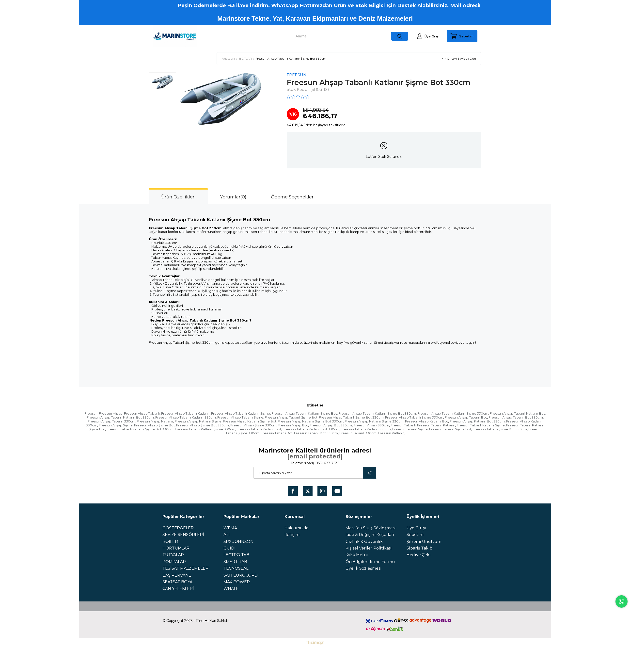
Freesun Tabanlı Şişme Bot (450, 429)
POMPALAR (174, 561)
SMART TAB (235, 561)
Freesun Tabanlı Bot (277, 433)
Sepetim (415, 534)
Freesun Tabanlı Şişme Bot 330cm (500, 429)
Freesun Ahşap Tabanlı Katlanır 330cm (185, 417)
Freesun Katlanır (391, 433)
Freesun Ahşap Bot (293, 425)
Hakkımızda (296, 528)
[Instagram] (322, 491)
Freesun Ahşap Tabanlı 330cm (111, 421)
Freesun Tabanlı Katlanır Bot (259, 429)
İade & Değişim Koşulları (370, 534)
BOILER (170, 541)
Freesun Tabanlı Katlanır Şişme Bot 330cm (140, 429)
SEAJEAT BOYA (177, 582)
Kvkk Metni (357, 554)
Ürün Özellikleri (178, 197)
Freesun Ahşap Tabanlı (142, 413)
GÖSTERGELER (178, 528)
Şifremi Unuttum (424, 541)
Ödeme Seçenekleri (293, 197)
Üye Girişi (416, 528)
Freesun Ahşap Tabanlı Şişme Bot (291, 417)
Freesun (90, 413)
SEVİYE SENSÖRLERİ (183, 534)
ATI (226, 534)
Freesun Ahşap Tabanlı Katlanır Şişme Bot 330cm (377, 413)
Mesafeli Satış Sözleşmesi (371, 528)
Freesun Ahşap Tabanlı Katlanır (185, 413)
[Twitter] (308, 491)
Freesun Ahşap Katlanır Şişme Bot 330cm (310, 421)
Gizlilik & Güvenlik (364, 541)
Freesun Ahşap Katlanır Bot (426, 421)
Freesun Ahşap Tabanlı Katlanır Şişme (240, 413)
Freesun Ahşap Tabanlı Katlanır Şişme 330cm (452, 413)
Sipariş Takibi (420, 548)
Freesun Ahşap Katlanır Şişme (198, 421)
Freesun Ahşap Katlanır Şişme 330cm (374, 421)
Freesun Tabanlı (403, 425)
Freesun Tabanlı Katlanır (436, 425)
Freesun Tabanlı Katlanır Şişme (481, 425)
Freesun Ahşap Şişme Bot (154, 425)
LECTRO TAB (236, 554)
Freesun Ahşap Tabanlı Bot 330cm (515, 417)
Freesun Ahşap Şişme (116, 425)
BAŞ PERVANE (176, 575)
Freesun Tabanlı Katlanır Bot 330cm (311, 429)
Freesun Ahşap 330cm (371, 425)
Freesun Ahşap (111, 413)
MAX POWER (236, 582)
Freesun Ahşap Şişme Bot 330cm (202, 425)
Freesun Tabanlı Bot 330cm (316, 433)
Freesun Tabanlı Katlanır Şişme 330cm (205, 429)
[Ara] (399, 36)
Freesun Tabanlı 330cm (358, 433)
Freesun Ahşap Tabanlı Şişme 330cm (414, 417)
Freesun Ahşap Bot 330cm (331, 425)
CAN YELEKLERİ (178, 588)
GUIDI (229, 548)
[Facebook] (293, 491)
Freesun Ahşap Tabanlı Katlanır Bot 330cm (120, 417)
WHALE (231, 588)
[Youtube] (337, 491)
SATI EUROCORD (240, 575)
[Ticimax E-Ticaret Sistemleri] (315, 643)
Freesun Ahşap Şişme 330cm (253, 425)
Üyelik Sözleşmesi (363, 568)
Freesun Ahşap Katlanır (155, 421)
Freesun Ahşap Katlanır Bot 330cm (477, 421)
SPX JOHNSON (238, 541)
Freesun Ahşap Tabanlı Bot (466, 417)
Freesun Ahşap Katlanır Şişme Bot (249, 421)
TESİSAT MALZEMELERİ (186, 568)
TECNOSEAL (235, 568)
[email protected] (315, 456)
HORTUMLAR (175, 548)
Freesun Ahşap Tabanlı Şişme (240, 417)
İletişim (291, 534)
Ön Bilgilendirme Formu (370, 561)
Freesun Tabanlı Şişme (410, 429)
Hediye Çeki (419, 554)
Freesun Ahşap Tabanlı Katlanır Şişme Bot (304, 413)
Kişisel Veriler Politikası (369, 548)
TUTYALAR (173, 554)
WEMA (230, 528)
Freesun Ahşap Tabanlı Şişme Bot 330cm (351, 417)
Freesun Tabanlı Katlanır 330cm (366, 429)
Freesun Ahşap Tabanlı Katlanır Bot (517, 413)
